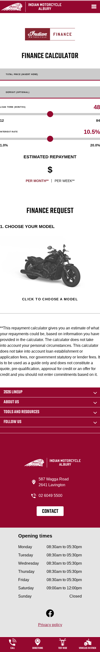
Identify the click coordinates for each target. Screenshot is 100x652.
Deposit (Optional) (17, 92)
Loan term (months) (12, 107)
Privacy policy (50, 625)
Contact (50, 511)
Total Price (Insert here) (22, 75)
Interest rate (8, 132)
